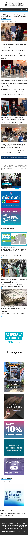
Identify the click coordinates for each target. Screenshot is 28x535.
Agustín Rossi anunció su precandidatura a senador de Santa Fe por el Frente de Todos (7, 167)
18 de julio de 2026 (5, 306)
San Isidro (6, 161)
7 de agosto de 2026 (6, 277)
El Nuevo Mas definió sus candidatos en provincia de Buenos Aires (21, 167)
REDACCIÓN (13, 21)
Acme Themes (14, 532)
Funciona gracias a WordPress (8, 531)
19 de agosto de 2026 (6, 247)
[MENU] (27, 9)
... (1, 257)
